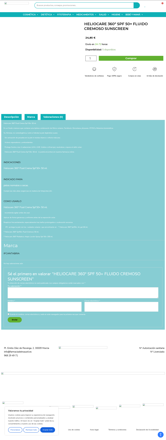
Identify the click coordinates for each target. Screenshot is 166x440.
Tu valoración (14, 286)
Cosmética (29, 14)
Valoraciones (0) (53, 117)
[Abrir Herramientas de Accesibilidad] (161, 435)
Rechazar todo (31, 430)
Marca (31, 117)
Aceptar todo (48, 430)
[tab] (11, 117)
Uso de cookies (74, 430)
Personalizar (15, 430)
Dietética (46, 14)
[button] (37, 14)
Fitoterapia (64, 14)
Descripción (11, 117)
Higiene (116, 14)
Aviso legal (94, 430)
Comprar (131, 58)
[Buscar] (137, 5)
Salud (102, 14)
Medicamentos (85, 14)
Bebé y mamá (133, 14)
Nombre (11, 301)
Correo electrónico (92, 301)
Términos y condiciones (117, 430)
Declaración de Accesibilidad (147, 430)
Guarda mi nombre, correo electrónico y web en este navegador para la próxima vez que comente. (48, 314)
